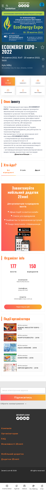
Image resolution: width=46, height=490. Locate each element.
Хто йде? (10, 164)
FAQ (3, 439)
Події (17, 318)
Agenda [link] (16, 489)
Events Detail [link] (6, 489)
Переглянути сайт (23, 307)
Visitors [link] (24, 489)
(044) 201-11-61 (23, 290)
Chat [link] (42, 489)
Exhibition (10, 8)
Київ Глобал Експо (23, 281)
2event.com (6, 471)
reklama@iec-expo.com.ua (23, 299)
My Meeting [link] (33, 489)
